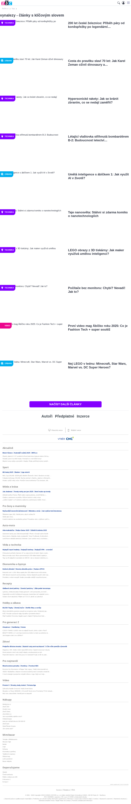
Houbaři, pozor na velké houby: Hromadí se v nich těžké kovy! (22, 458)
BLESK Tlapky (8, 608)
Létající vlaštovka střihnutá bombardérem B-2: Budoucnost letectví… (98, 138)
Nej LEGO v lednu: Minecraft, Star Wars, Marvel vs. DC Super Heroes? (97, 365)
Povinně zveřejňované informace (82, 800)
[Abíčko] (6, 5)
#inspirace (7, 627)
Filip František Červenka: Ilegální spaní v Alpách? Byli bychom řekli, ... (24, 616)
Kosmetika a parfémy (9, 751)
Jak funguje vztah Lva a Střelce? (13, 635)
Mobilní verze (75, 430)
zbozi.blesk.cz (7, 714)
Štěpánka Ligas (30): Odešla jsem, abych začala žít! (19, 514)
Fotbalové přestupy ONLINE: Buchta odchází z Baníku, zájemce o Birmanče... (27, 478)
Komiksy (24, 666)
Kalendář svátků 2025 (22, 453)
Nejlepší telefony (27, 550)
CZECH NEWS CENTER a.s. (50, 795)
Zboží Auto (6, 723)
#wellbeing (16, 627)
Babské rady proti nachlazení (33, 646)
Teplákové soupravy (9, 754)
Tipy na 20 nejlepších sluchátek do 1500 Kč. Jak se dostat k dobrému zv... (26, 558)
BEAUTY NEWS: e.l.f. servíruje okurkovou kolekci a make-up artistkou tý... (26, 633)
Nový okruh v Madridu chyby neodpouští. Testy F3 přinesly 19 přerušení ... (26, 536)
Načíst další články (65, 404)
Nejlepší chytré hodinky (11, 550)
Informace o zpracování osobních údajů (79, 799)
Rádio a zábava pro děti (10, 777)
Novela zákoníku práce (24, 569)
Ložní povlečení (7, 759)
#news (23, 627)
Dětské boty (6, 756)
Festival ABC (34, 666)
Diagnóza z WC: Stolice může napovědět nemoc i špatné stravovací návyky (26, 650)
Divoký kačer (20, 608)
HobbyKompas (7, 719)
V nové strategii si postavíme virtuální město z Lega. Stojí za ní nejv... (24, 674)
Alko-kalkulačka (9, 530)
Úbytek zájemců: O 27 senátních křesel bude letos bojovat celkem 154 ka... (26, 456)
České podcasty (8, 774)
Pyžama (5, 749)
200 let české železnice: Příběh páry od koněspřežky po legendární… (96, 24)
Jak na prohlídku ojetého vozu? (12, 716)
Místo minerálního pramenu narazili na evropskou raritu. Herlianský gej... (25, 611)
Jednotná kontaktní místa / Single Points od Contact (55, 800)
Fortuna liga (31, 685)
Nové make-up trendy (43, 492)
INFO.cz (34, 453)
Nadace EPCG (39, 569)
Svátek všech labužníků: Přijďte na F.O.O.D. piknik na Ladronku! (23, 596)
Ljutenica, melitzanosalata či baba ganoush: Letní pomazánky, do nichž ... (25, 592)
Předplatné (64, 416)
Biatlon (17, 472)
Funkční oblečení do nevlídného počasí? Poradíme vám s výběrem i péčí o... (26, 519)
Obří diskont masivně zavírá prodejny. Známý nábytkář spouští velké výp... (26, 575)
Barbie (5, 744)
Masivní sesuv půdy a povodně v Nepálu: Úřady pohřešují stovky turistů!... (26, 461)
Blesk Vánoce (8, 453)
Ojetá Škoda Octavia (9, 726)
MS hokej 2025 (8, 472)
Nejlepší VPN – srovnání (43, 550)
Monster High (7, 742)
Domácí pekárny (27, 588)
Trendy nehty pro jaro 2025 (24, 492)
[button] (128, 2)
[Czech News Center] (70, 438)
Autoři (46, 416)
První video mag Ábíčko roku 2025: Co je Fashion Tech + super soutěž (98, 327)
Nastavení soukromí (106, 799)
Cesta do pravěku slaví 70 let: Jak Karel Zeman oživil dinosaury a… (96, 62)
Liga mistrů (25, 472)
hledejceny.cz (7, 704)
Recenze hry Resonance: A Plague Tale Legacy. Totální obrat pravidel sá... (26, 669)
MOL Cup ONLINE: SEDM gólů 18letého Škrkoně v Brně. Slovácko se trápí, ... (27, 475)
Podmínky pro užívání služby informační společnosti (49, 799)
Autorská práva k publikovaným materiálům (18, 799)
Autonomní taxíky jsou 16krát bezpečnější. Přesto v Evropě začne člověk (25, 533)
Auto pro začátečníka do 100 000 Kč (14, 721)
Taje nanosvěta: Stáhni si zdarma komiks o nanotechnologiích (98, 214)
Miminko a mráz (35, 511)
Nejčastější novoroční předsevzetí (15, 511)
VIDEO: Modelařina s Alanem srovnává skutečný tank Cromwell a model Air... (26, 671)
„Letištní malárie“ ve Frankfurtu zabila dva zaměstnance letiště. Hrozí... (25, 500)
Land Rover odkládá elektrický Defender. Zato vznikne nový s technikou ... (26, 538)
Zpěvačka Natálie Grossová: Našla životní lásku (18, 688)
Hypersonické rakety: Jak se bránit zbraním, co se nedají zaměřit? (93, 100)
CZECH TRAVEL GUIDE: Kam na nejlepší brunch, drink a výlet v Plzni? (25, 630)
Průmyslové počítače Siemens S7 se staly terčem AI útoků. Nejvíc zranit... (26, 553)
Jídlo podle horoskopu (42, 588)
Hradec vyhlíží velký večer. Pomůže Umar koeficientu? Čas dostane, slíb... (26, 480)
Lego (4, 746)
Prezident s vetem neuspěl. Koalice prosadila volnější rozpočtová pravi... (25, 577)
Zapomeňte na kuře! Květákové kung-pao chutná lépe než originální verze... (26, 594)
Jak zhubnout (8, 492)
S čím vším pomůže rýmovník (56, 646)
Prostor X (6, 685)
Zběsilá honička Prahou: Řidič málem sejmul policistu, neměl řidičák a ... (25, 495)
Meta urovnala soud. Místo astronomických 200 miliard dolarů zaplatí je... (25, 555)
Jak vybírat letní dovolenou (52, 511)
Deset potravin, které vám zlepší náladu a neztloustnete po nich (22, 652)
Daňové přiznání (9, 569)
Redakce (66, 790)
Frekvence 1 (6, 779)
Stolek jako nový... (8, 517)
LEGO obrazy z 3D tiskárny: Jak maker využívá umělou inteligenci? (96, 252)
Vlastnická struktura (120, 799)
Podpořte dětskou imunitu (12, 646)
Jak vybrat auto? (8, 728)
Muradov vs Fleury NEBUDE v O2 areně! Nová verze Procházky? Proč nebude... (28, 691)
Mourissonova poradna (11, 666)
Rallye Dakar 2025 (23, 530)
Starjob (5, 772)
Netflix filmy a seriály (33, 608)
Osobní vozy (7, 709)
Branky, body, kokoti (18, 685)
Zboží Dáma (6, 711)
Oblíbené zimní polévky (11, 588)
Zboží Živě (6, 706)
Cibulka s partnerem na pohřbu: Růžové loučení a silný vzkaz (22, 497)
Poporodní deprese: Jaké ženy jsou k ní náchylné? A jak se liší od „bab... (25, 655)
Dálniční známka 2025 (39, 530)
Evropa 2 (5, 782)
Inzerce (83, 416)
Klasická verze (57, 430)
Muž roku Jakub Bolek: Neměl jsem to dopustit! (17, 693)
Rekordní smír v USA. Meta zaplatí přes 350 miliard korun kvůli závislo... (25, 572)
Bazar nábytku (7, 761)
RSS (73, 790)
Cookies (95, 799)
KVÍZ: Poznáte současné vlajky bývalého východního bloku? (21, 613)
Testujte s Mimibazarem (10, 739)
